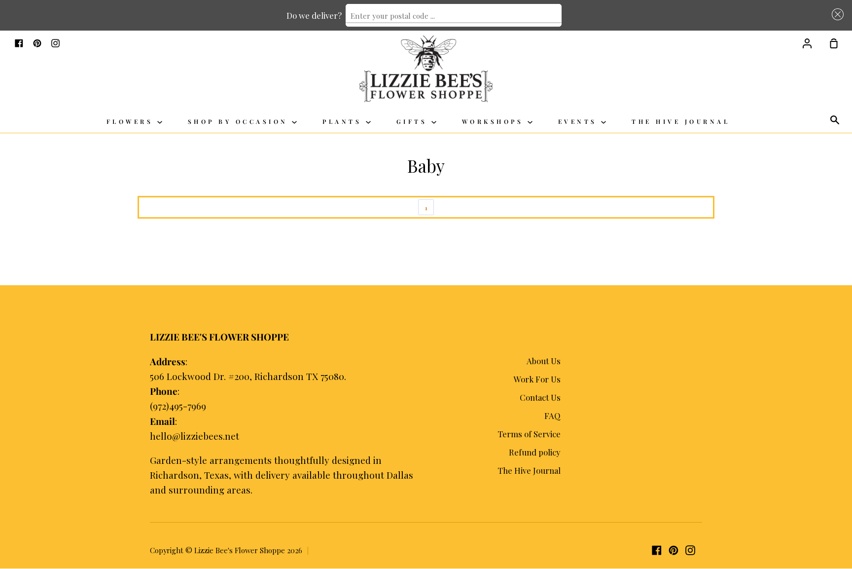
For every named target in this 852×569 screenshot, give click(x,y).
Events (580, 121)
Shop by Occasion (240, 121)
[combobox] (454, 15)
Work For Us (537, 379)
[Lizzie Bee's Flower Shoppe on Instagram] (690, 550)
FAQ (552, 415)
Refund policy (535, 452)
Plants (344, 121)
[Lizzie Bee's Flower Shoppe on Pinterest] (673, 550)
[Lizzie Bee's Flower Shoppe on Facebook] (657, 550)
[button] (836, 14)
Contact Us (540, 397)
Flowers (131, 121)
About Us (544, 360)
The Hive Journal (681, 121)
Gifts (413, 121)
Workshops (495, 121)
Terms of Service (529, 433)
